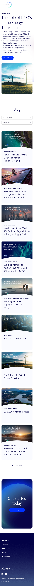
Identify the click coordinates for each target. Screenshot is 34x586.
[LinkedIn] (2, 574)
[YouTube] (6, 574)
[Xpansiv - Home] (5, 5)
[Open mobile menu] (30, 4)
